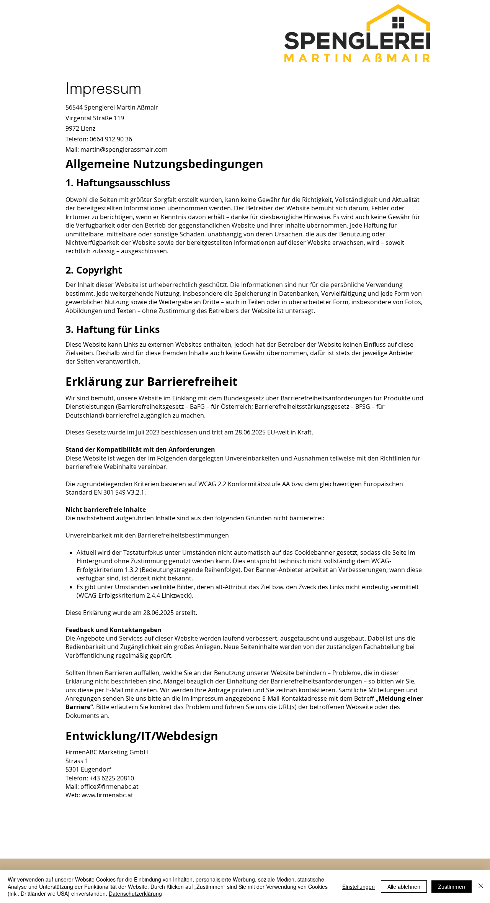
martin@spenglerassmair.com (124, 149)
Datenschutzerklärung (135, 893)
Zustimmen (451, 886)
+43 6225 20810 (112, 778)
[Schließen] (480, 886)
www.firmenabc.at (107, 795)
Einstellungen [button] (358, 886)
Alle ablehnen (403, 886)
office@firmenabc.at (109, 786)
